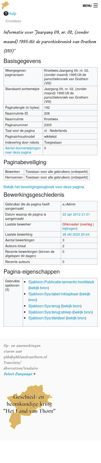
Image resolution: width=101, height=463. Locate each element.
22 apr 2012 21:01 (76, 214)
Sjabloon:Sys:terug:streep (49, 312)
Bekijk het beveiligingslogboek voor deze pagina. (44, 186)
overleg (86, 224)
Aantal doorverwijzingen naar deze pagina (23, 150)
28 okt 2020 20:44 (75, 234)
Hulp (12, 13)
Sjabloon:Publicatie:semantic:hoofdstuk (61, 281)
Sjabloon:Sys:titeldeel (46, 318)
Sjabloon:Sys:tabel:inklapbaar (53, 293)
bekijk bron (39, 287)
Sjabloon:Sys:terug (44, 306)
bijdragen (69, 228)
